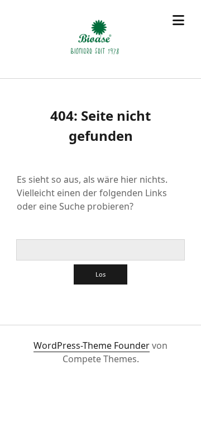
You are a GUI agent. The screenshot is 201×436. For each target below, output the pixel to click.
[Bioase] (95, 58)
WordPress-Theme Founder (92, 345)
